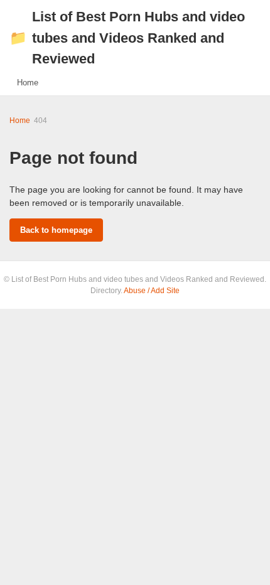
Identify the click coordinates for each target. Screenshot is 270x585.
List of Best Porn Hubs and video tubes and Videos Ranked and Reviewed (127, 38)
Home (27, 82)
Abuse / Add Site (152, 290)
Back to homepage (56, 230)
